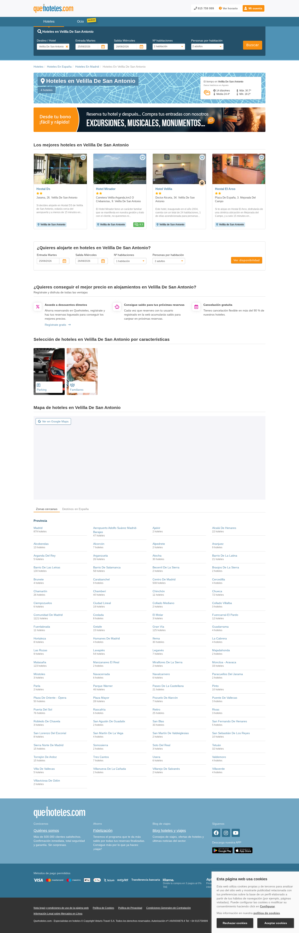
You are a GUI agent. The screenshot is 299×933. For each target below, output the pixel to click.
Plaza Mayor (101, 697)
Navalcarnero (161, 674)
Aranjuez (218, 543)
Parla (37, 685)
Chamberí (99, 591)
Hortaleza (40, 638)
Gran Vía (158, 626)
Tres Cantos (101, 757)
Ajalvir (156, 528)
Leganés (158, 650)
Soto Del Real (161, 745)
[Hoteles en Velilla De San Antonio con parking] (49, 371)
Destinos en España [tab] (75, 509)
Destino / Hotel (46, 40)
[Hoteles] (64, 8)
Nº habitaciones (163, 40)
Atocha (157, 555)
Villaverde (218, 768)
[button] (253, 8)
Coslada (98, 614)
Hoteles (38, 66)
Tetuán (216, 745)
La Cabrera (219, 638)
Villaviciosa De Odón (47, 780)
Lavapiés (99, 650)
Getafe (97, 626)
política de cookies (266, 913)
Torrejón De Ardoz (45, 757)
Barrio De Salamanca (107, 567)
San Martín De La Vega (108, 733)
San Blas (158, 721)
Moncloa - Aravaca (224, 662)
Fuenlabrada (42, 626)
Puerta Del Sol (43, 709)
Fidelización (102, 831)
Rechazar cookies (235, 923)
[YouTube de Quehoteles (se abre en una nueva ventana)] (236, 833)
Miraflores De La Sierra (167, 662)
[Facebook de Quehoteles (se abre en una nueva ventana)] (216, 833)
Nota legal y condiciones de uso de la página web (61, 908)
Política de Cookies (103, 908)
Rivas (215, 709)
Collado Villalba (222, 603)
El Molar (158, 614)
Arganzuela (100, 555)
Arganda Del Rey (45, 555)
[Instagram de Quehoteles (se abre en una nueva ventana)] (226, 833)
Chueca (217, 591)
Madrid (38, 528)
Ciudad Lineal (102, 603)
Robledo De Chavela (47, 721)
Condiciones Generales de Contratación (168, 908)
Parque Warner (103, 685)
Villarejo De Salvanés (166, 768)
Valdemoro (219, 757)
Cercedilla (218, 579)
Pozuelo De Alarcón (165, 697)
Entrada (85, 40)
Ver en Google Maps (55, 421)
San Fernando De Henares (229, 721)
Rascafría (99, 709)
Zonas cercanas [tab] (46, 509)
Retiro (156, 709)
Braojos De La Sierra (225, 567)
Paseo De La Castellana (168, 685)
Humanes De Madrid (106, 638)
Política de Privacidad (130, 908)
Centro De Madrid (164, 579)
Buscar (252, 45)
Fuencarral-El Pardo (225, 614)
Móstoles (39, 674)
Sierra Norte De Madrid (48, 745)
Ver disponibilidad (247, 260)
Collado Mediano (163, 603)
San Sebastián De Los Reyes (231, 733)
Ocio (80, 21)
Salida (124, 40)
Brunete (39, 579)
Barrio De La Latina (224, 555)
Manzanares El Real (106, 662)
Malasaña (40, 662)
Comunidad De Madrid (48, 614)
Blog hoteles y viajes (169, 831)
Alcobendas (41, 543)
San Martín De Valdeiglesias (171, 733)
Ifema (156, 638)
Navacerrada (101, 674)
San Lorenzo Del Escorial (50, 733)
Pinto (215, 685)
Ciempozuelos (43, 603)
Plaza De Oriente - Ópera (50, 697)
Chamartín (40, 591)
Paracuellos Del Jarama (227, 674)
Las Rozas (40, 650)
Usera (156, 757)
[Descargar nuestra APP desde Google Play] (222, 850)
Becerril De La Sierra (166, 567)
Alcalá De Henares (224, 528)
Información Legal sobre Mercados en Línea (58, 913)
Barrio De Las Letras (47, 567)
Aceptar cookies (275, 923)
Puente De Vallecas (224, 697)
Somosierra (100, 745)
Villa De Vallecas (44, 768)
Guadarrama (220, 626)
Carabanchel (101, 579)
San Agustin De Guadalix (109, 721)
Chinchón (159, 591)
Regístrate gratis (55, 324)
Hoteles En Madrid (87, 66)
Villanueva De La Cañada (109, 768)
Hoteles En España (59, 66)
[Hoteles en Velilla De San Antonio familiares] (82, 371)
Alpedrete (159, 543)
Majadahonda (221, 650)
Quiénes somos (46, 831)
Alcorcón (98, 543)
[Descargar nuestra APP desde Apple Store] (243, 850)
